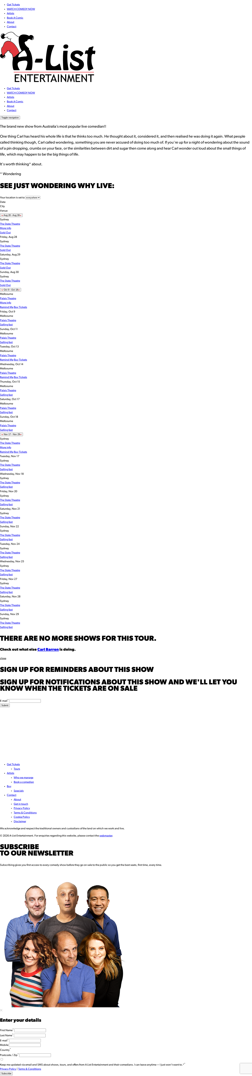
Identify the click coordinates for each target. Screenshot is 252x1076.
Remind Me (6, 307)
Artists (10, 13)
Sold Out (5, 232)
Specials (19, 791)
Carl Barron (48, 650)
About (10, 22)
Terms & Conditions (25, 812)
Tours (17, 769)
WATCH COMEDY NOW (21, 9)
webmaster (105, 835)
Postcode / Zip (9, 1055)
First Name (7, 1030)
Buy (9, 786)
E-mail (4, 701)
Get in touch (21, 804)
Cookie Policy (22, 817)
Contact (11, 26)
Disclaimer (20, 821)
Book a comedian (24, 782)
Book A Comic (15, 18)
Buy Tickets (20, 307)
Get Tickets (13, 4)
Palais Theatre (8, 298)
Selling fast (6, 324)
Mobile (4, 1045)
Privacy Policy (22, 808)
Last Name (6, 1035)
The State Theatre (10, 224)
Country (5, 1050)
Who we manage (23, 777)
